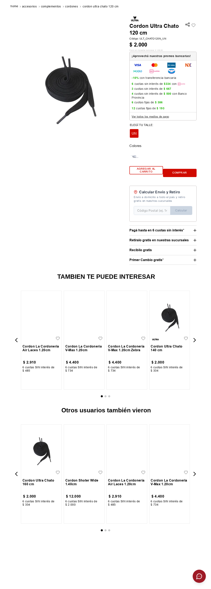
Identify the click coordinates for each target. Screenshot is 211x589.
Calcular (181, 210)
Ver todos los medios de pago (150, 116)
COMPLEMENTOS (51, 6)
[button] (187, 25)
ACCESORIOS (29, 6)
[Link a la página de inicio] (15, 6)
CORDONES (71, 6)
